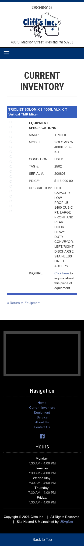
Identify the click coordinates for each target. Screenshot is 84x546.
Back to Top (42, 540)
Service (42, 417)
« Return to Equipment (23, 303)
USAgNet (66, 521)
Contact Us (42, 427)
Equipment (42, 412)
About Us (42, 422)
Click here (61, 273)
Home (42, 403)
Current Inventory (42, 407)
